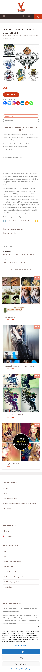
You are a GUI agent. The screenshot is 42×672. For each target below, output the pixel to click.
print (20, 262)
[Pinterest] (18, 103)
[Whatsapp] (31, 103)
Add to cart (11, 95)
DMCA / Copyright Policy (12, 582)
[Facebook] (5, 103)
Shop (9, 35)
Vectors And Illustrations (26, 254)
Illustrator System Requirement (13, 229)
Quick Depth (7, 508)
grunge (10, 262)
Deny (21, 658)
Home (5, 35)
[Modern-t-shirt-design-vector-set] (21, 62)
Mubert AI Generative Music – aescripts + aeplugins (19, 503)
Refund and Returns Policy (12, 562)
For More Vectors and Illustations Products (20, 221)
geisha (5, 262)
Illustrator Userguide (9, 233)
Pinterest (9, 536)
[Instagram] (14, 103)
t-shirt (24, 262)
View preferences (21, 664)
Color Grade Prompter (10, 498)
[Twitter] (9, 103)
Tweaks (5, 493)
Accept (21, 652)
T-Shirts (25, 35)
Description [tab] (9, 116)
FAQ (5, 556)
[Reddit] (27, 103)
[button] (39, 627)
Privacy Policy (25, 669)
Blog (6, 551)
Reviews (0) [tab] (9, 120)
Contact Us (8, 587)
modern (15, 262)
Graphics (14, 35)
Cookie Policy (15, 669)
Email (7, 531)
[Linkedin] (22, 103)
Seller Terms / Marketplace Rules (14, 577)
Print (19, 35)
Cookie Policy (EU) (10, 572)
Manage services (20, 645)
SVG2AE (5, 488)
